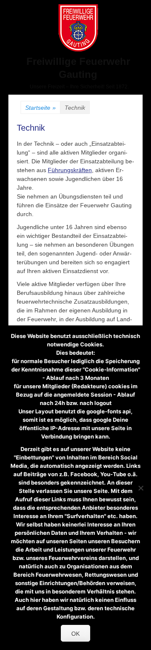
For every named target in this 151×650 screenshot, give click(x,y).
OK (75, 633)
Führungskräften (70, 170)
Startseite (40, 107)
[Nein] (140, 488)
